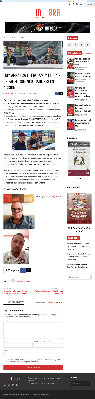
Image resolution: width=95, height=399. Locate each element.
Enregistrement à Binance (77, 264)
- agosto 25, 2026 (80, 69)
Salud (71, 66)
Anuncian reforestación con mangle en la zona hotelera (15, 292)
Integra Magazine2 (80, 79)
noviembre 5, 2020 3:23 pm (27, 94)
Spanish (74, 1)
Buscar (88, 4)
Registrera (71, 254)
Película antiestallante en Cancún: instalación (83, 75)
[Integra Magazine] (47, 14)
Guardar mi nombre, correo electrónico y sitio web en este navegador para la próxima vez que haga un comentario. (31, 361)
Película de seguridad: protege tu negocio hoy (83, 123)
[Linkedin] (81, 4)
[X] (75, 44)
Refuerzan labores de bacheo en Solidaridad (49, 292)
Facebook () (51, 302)
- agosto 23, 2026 (80, 130)
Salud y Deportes (55, 197)
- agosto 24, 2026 (80, 101)
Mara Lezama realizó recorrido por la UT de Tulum (78, 246)
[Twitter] (69, 4)
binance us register (74, 243)
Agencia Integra (45, 395)
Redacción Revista (81, 67)
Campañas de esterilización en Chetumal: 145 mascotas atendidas (82, 92)
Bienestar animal (71, 94)
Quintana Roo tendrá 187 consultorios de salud (82, 61)
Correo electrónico (42, 342)
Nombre (7, 342)
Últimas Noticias (74, 53)
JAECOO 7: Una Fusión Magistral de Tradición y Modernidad (78, 257)
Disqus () (59, 302)
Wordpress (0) (40, 302)
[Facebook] (73, 4)
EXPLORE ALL (86, 53)
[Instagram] (77, 4)
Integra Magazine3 (11, 94)
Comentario (8, 321)
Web (5, 350)
